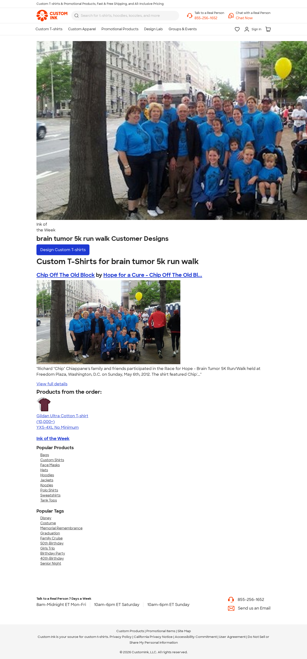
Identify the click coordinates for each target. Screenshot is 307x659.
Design (63, 249)
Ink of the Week (53, 438)
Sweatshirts (50, 495)
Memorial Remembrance (61, 528)
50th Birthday (52, 543)
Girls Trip (47, 548)
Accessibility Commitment (196, 637)
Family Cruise (51, 538)
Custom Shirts (52, 460)
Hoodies (47, 475)
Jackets (46, 480)
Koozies (46, 485)
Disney (45, 518)
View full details (51, 384)
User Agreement (232, 637)
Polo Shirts (49, 490)
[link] (51, 15)
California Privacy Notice (153, 637)
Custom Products (130, 631)
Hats (44, 470)
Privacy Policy (121, 637)
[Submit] (76, 15)
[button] (253, 18)
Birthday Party (52, 553)
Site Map (184, 631)
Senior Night (50, 563)
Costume (48, 523)
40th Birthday (52, 558)
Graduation (50, 533)
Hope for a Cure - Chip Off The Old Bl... (152, 275)
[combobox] (125, 15)
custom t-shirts (96, 637)
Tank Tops (48, 500)
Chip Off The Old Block (65, 275)
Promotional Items (160, 631)
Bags (44, 455)
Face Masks (50, 465)
